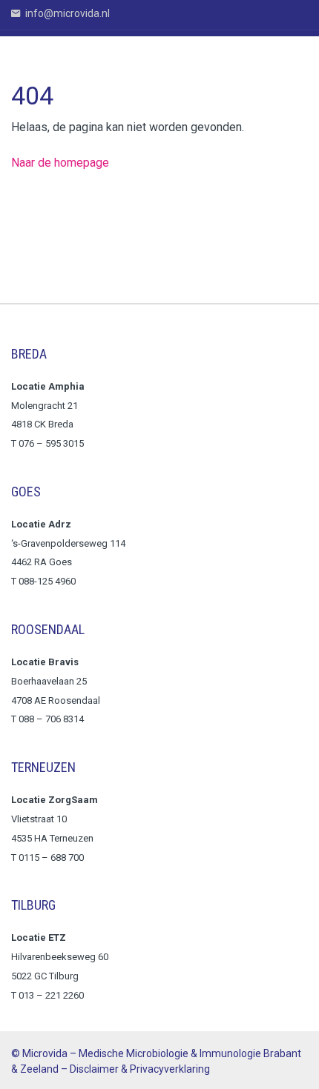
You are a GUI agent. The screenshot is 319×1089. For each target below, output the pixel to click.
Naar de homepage (60, 163)
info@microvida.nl (66, 13)
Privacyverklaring (170, 1069)
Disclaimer (94, 1069)
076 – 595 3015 (52, 443)
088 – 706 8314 (51, 719)
